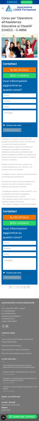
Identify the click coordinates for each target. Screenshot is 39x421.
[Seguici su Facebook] (3, 326)
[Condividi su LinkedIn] (28, 287)
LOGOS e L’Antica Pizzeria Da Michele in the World (20, 388)
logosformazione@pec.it (11, 316)
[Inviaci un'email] (7, 326)
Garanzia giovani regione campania (15, 350)
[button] (22, 417)
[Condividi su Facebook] (14, 287)
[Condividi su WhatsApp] (10, 287)
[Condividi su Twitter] (17, 287)
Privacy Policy (27, 125)
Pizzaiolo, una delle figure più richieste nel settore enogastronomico (19, 379)
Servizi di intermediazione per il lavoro (17, 353)
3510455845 (12, 321)
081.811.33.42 (9, 319)
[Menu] (3, 8)
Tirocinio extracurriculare (11, 346)
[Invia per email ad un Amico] (21, 287)
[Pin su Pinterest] (25, 287)
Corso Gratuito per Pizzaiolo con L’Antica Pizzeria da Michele (17, 340)
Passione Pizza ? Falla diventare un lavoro (19, 372)
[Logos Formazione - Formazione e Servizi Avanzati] (20, 8)
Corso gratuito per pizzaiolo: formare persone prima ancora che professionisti (19, 366)
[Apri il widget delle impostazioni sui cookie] (3, 417)
